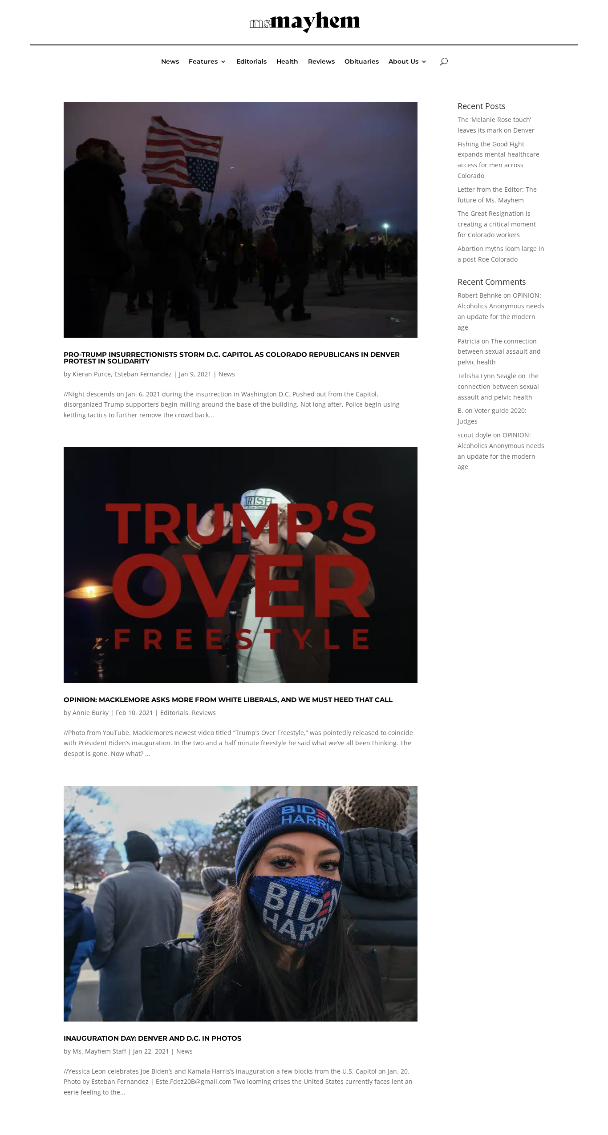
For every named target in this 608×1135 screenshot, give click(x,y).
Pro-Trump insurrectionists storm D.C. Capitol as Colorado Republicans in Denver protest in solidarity (232, 357)
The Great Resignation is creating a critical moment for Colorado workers (497, 224)
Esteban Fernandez (143, 374)
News (170, 61)
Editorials (251, 61)
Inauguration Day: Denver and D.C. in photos (153, 1038)
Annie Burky (91, 712)
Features (203, 61)
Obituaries (362, 61)
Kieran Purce (92, 374)
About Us (403, 61)
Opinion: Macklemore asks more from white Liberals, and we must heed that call (228, 699)
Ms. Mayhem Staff (99, 1051)
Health (287, 61)
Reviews (321, 61)
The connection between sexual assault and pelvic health (499, 352)
